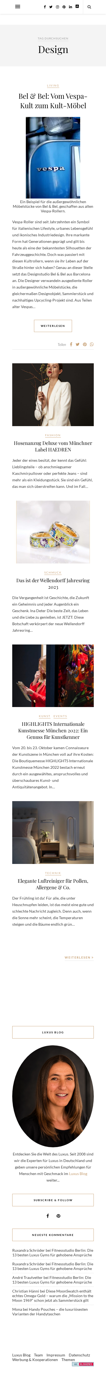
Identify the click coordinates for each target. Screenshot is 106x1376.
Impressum (55, 1355)
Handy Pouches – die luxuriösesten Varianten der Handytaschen (50, 1311)
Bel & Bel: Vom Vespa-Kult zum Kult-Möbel (53, 100)
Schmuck (53, 572)
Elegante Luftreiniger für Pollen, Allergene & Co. (53, 884)
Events (60, 716)
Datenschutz (79, 1355)
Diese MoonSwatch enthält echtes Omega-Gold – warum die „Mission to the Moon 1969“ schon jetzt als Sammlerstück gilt (52, 1296)
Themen (68, 1359)
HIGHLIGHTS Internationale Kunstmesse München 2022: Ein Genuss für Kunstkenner (53, 730)
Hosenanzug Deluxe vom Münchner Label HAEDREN (53, 446)
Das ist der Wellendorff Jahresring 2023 (53, 583)
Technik (53, 873)
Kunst (45, 716)
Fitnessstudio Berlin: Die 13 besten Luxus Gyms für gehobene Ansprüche (52, 1252)
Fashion (53, 435)
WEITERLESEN (78, 957)
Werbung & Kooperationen (35, 1359)
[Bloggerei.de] (83, 1365)
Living (53, 85)
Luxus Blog (78, 1173)
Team (38, 1355)
